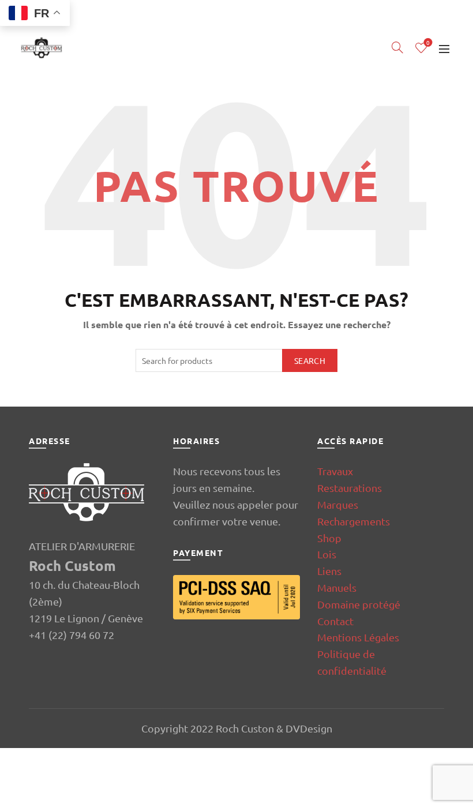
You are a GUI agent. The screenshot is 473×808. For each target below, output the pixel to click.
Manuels (336, 587)
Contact (335, 621)
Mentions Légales (358, 637)
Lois (326, 554)
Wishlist (428, 43)
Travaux (335, 471)
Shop (329, 538)
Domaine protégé (358, 604)
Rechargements (353, 521)
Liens (329, 571)
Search (309, 360)
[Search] (397, 47)
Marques (337, 504)
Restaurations (349, 488)
